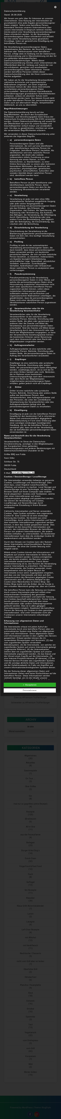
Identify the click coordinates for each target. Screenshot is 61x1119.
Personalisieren (30, 690)
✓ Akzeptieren (30, 685)
